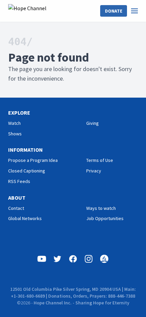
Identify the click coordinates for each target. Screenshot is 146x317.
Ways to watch (101, 208)
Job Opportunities (105, 218)
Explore (19, 112)
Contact (16, 208)
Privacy (93, 171)
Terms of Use (99, 160)
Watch (14, 123)
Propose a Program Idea (33, 160)
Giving (92, 123)
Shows (15, 134)
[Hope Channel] (27, 11)
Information (25, 149)
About (16, 197)
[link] (138, 10)
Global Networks (25, 218)
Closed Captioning (26, 171)
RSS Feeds (19, 181)
